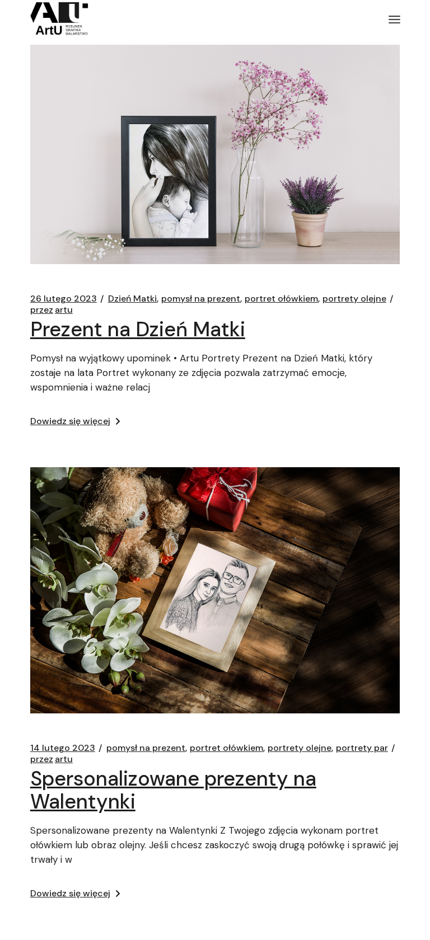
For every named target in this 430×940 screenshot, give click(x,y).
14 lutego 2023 (62, 748)
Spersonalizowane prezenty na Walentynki (173, 790)
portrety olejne (354, 298)
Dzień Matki (132, 298)
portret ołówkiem (281, 298)
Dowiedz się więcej (70, 421)
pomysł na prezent (200, 298)
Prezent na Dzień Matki (137, 329)
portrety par (362, 748)
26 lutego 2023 (63, 298)
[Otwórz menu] (394, 19)
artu (51, 310)
